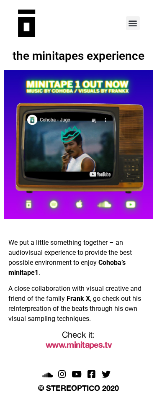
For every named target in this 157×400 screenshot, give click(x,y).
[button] (133, 23)
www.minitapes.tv (78, 344)
